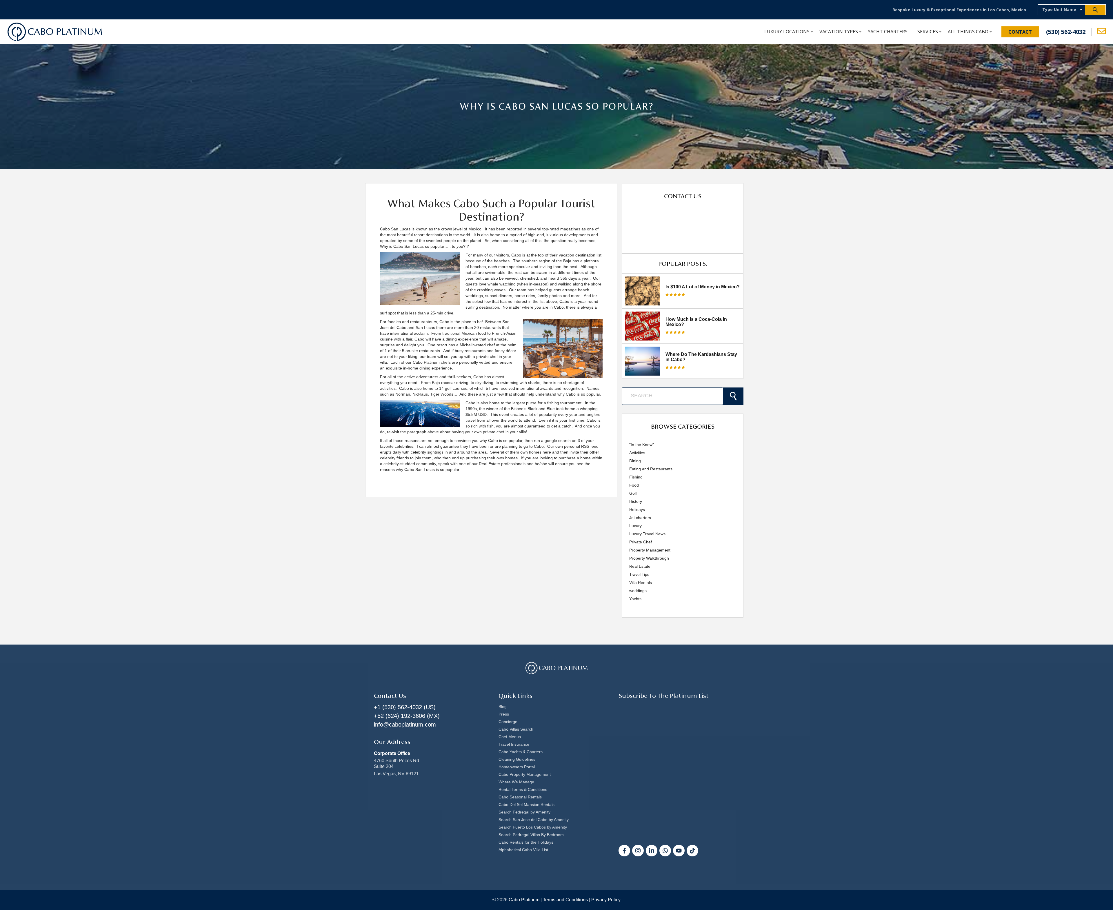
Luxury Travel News (647, 534)
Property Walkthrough (649, 558)
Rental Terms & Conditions (523, 789)
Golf (633, 493)
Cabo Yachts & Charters (521, 751)
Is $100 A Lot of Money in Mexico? (702, 286)
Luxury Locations (787, 31)
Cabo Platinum (524, 899)
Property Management (649, 550)
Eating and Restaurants (650, 469)
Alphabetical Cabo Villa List (523, 849)
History (635, 501)
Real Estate (639, 566)
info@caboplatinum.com (405, 724)
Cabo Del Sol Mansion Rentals (526, 804)
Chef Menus (510, 736)
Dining (635, 460)
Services (927, 31)
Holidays (637, 509)
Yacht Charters (888, 31)
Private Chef (640, 542)
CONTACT (1020, 32)
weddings (638, 590)
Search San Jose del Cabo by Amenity (534, 819)
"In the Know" (641, 444)
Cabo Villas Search (516, 729)
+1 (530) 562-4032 (398, 707)
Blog (503, 706)
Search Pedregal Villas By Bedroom (531, 834)
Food (634, 485)
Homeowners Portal (517, 767)
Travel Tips (639, 574)
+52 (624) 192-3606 (399, 716)
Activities (637, 452)
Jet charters (640, 517)
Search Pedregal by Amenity (524, 812)
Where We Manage (516, 782)
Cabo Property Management (525, 774)
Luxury (635, 525)
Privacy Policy (606, 899)
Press (504, 714)
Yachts (635, 598)
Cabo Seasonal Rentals (520, 797)
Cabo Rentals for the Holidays (526, 842)
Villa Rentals (640, 582)
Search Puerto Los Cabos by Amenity (533, 827)
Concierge (508, 721)
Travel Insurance (514, 744)
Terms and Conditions (565, 899)
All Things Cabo (968, 31)
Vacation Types (838, 31)
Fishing (636, 477)
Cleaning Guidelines (517, 759)
